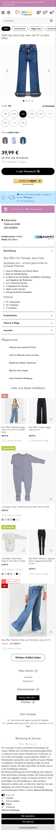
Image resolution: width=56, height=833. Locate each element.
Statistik (9, 798)
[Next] (49, 70)
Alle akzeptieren (28, 816)
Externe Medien (12, 801)
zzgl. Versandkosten (19, 158)
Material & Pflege (11, 323)
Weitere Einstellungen (10, 810)
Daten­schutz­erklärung (43, 790)
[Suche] (51, 21)
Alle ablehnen (28, 821)
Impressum (6, 787)
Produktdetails (10, 315)
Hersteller (8, 330)
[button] (28, 182)
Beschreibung (10, 250)
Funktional (10, 807)
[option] (28, 3)
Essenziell (10, 795)
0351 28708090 (11, 227)
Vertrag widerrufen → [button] (28, 697)
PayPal (8, 804)
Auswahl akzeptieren (28, 827)
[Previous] (7, 70)
